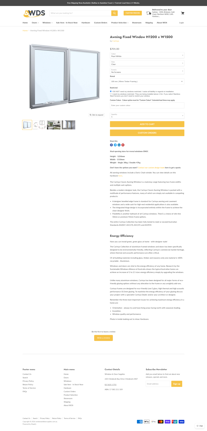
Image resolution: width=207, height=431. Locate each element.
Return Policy (28, 384)
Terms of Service (29, 388)
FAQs (25, 391)
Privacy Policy (28, 381)
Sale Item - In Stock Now (67, 22)
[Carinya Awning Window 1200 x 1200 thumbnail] (27, 125)
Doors (34, 22)
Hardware (86, 22)
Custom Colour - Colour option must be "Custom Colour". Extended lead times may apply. (142, 100)
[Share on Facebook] (111, 145)
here (120, 175)
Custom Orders (100, 22)
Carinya (115, 41)
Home (25, 22)
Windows (47, 22)
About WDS (162, 22)
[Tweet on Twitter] (115, 145)
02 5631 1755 (110, 385)
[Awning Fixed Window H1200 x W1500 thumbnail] (39, 125)
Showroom (136, 22)
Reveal (112, 76)
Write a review (103, 338)
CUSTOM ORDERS (133, 13)
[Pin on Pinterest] (122, 145)
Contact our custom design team (151, 167)
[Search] (114, 13)
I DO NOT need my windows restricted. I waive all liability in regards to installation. (143, 91)
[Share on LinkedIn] (119, 145)
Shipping (149, 22)
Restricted (114, 88)
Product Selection (119, 22)
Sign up (176, 383)
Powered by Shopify (29, 424)
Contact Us (27, 374)
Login (181, 23)
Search (25, 377)
